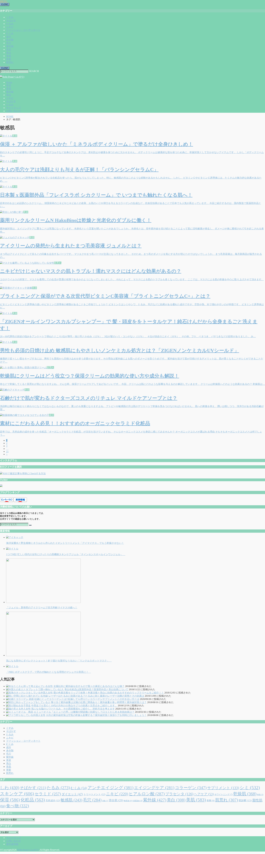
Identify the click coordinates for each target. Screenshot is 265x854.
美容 (8, 49)
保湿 (10, 799)
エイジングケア (154, 787)
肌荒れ (9, 62)
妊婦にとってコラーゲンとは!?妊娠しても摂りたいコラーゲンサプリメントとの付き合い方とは (86, 699)
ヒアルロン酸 (147, 794)
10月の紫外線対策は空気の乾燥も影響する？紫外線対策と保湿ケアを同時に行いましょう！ (96, 715)
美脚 (211, 800)
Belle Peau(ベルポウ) (28, 849)
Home (9, 82)
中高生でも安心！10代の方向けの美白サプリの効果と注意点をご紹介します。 (74, 705)
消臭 (105, 801)
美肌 (8, 56)
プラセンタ (179, 794)
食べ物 (17, 805)
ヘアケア (204, 794)
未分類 (9, 39)
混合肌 (116, 800)
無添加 (128, 801)
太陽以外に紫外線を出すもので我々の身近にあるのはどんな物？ (89, 686)
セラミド (48, 794)
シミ (250, 787)
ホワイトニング (223, 794)
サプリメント (223, 788)
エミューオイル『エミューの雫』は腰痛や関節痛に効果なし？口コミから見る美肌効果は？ (84, 712)
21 (7, 451)
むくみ (9, 33)
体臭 (260, 795)
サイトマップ (13, 107)
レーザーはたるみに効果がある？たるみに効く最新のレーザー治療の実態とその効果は (96, 696)
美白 (8, 52)
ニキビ (9, 27)
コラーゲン (191, 787)
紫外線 (9, 46)
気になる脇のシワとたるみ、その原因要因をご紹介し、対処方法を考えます (73, 708)
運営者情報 (12, 844)
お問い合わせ (13, 111)
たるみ (9, 23)
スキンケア (17, 793)
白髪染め (137, 801)
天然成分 (53, 800)
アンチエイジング (110, 787)
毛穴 (8, 43)
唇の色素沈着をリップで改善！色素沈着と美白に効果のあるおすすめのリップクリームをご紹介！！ (108, 692)
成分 (8, 36)
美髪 (8, 59)
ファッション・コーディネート (23, 30)
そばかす (11, 20)
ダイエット (72, 794)
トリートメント (94, 794)
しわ (9, 787)
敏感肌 (71, 800)
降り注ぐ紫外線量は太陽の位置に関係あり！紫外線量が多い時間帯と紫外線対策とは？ (99, 702)
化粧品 (33, 799)
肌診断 (245, 800)
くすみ (9, 17)
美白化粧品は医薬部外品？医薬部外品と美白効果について (96, 689)
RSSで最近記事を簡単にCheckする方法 (24, 473)
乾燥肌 (244, 793)
